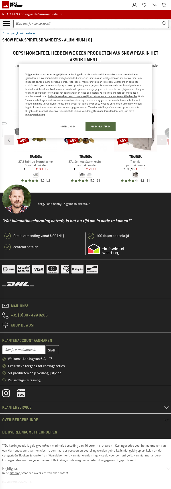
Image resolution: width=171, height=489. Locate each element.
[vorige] (9, 140)
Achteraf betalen (25, 247)
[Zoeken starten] (164, 24)
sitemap (15, 473)
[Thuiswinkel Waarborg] (106, 249)
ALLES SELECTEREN (100, 126)
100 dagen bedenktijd (113, 236)
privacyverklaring (35, 114)
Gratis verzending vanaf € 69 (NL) (38, 236)
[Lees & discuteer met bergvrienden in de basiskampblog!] (24, 394)
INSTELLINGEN (68, 126)
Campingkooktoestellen (21, 33)
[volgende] (162, 140)
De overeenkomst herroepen (29, 432)
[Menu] (6, 23)
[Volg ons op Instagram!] (9, 394)
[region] (85, 101)
